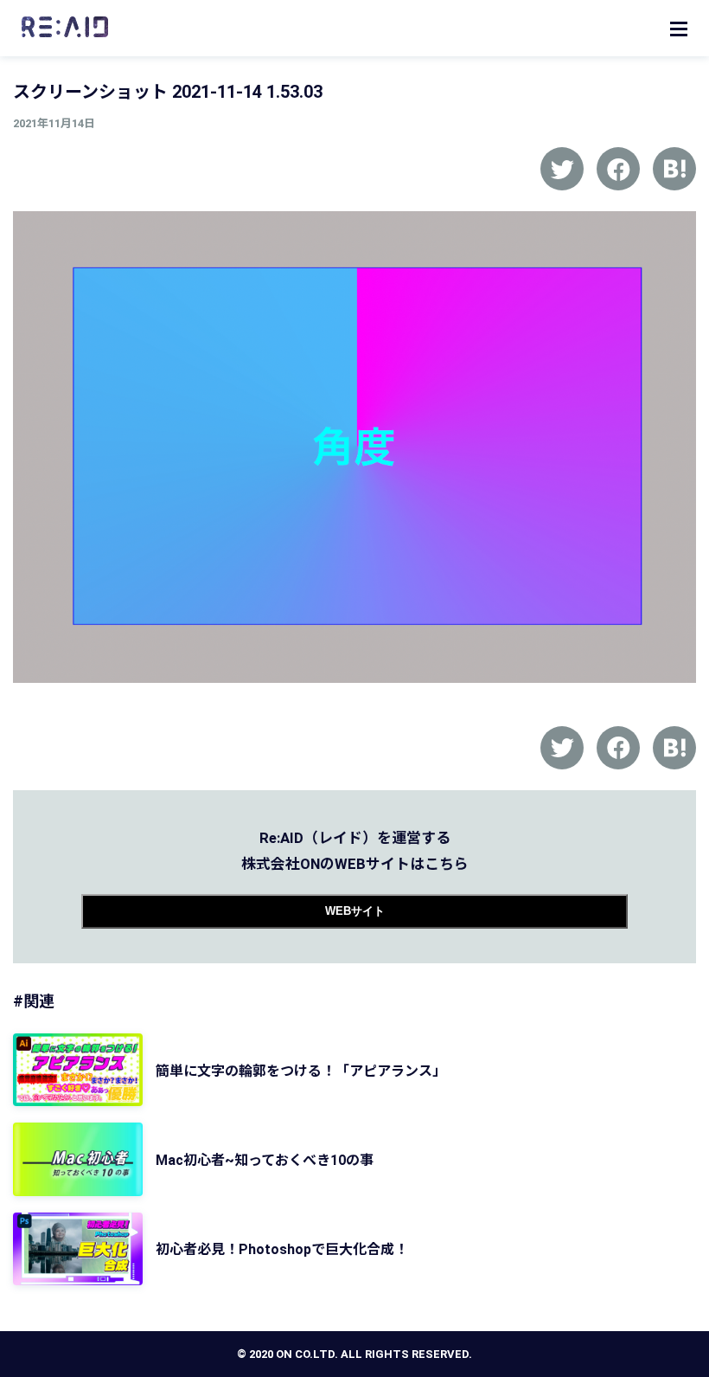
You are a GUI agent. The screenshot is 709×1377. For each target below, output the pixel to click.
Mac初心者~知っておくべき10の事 (265, 1160)
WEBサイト (355, 910)
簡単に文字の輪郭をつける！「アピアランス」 (301, 1071)
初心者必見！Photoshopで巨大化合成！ (282, 1249)
